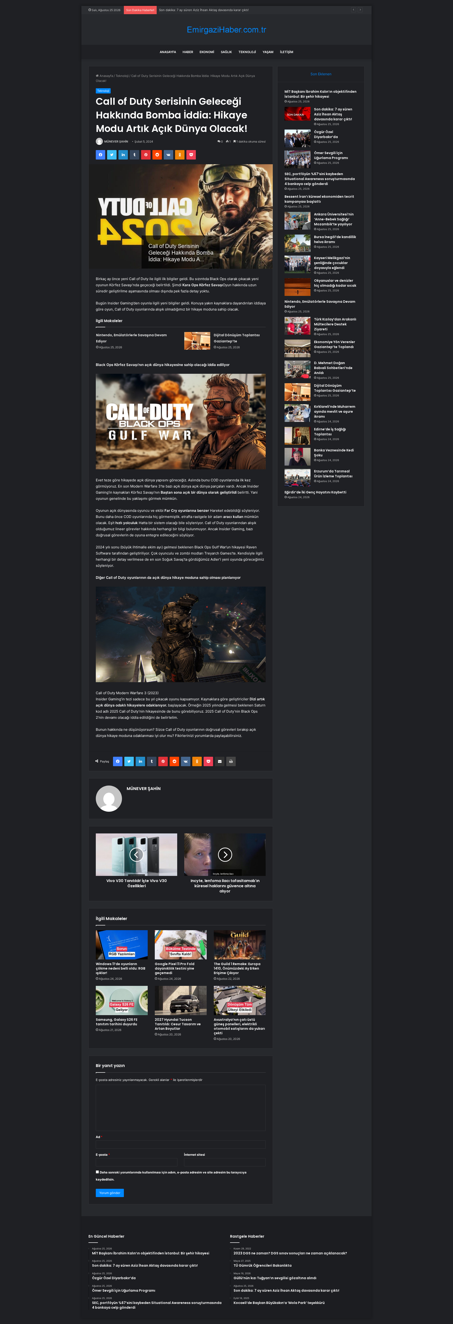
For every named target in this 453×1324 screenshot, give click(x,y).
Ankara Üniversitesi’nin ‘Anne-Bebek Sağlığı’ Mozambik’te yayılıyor (334, 219)
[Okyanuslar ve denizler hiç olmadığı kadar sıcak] (297, 287)
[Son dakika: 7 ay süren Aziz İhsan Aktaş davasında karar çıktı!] (297, 114)
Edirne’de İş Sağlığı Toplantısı (330, 432)
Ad (99, 1137)
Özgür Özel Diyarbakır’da (177, 10)
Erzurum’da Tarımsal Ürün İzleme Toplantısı (333, 474)
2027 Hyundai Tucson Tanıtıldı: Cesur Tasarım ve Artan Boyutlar (178, 1024)
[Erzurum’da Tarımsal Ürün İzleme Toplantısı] (297, 478)
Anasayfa (168, 52)
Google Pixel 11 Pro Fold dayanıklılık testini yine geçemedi (174, 968)
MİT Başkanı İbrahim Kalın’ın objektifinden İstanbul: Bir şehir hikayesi (321, 94)
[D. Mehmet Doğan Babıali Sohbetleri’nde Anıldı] (297, 369)
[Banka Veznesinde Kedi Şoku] (297, 457)
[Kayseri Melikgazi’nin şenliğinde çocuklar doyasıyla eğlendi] (297, 264)
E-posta (103, 1154)
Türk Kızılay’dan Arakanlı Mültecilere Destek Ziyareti (335, 324)
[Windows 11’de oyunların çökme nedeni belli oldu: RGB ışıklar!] (122, 944)
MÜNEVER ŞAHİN (116, 141)
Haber (188, 52)
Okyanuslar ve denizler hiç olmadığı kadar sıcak (335, 283)
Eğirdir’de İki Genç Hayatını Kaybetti (315, 492)
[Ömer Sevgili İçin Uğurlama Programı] (297, 159)
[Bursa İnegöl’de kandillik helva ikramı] (297, 243)
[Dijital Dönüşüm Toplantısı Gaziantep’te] (197, 341)
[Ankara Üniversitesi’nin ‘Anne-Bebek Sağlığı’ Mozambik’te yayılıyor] (297, 221)
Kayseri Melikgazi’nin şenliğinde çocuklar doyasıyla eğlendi (332, 263)
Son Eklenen (320, 74)
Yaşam (268, 52)
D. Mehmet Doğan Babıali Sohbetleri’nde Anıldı (333, 368)
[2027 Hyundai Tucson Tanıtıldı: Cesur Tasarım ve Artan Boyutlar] (181, 1000)
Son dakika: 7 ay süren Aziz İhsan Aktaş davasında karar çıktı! (333, 114)
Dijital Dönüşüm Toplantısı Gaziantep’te (335, 388)
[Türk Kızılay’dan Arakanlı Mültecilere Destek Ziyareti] (297, 326)
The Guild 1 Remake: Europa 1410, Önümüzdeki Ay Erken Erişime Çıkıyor (237, 968)
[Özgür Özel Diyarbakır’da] (297, 138)
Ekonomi (207, 52)
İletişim (286, 52)
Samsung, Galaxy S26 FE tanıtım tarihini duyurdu (116, 1021)
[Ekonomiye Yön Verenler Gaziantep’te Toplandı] (297, 348)
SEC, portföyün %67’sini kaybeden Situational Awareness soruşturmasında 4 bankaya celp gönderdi (320, 179)
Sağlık (226, 52)
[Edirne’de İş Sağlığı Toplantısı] (297, 436)
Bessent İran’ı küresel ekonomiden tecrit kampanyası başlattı (319, 199)
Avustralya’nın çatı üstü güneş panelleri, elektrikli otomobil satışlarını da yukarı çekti (239, 1026)
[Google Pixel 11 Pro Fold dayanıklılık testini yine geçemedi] (181, 944)
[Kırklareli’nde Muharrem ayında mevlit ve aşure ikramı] (297, 413)
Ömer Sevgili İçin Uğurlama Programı (331, 155)
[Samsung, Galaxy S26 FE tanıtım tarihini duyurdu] (122, 1000)
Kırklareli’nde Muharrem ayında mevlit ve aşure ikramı (334, 411)
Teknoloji (247, 52)
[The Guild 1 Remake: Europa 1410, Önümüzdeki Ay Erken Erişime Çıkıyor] (240, 944)
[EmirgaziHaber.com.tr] (226, 29)
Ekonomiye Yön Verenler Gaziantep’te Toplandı (334, 344)
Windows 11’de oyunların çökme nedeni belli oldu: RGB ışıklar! (120, 968)
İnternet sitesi (194, 1154)
